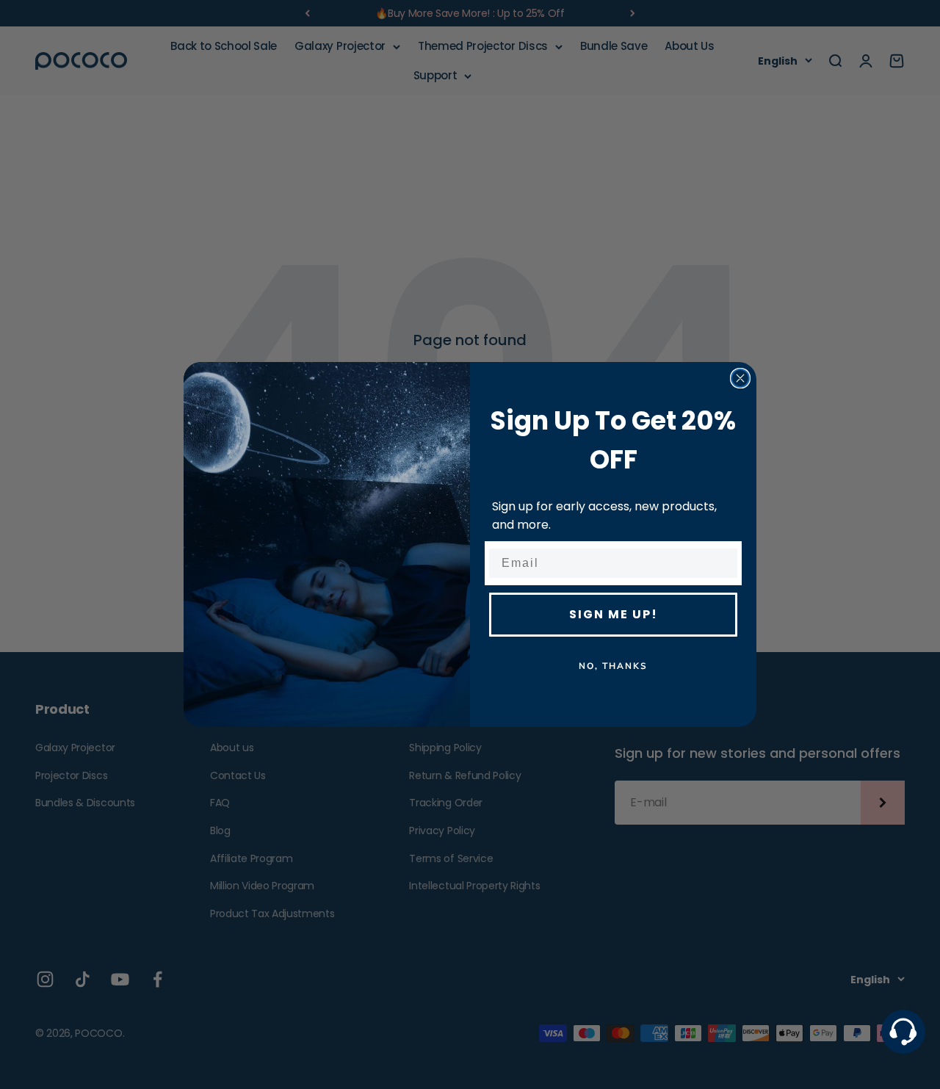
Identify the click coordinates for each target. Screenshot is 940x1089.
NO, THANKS (613, 666)
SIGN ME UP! (613, 614)
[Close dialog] (740, 378)
